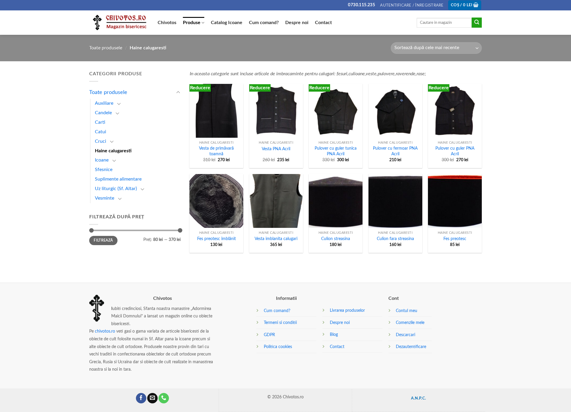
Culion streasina (335, 238)
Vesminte (104, 198)
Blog (334, 334)
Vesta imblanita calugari (276, 238)
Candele (103, 112)
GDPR (269, 335)
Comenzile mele (410, 322)
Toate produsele (105, 48)
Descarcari (405, 335)
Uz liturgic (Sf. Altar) (116, 188)
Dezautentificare (411, 346)
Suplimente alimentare (118, 179)
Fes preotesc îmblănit (216, 238)
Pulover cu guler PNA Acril (454, 151)
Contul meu (406, 310)
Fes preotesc (454, 238)
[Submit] (477, 23)
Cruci (100, 141)
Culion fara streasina (395, 238)
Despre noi (296, 22)
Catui (100, 131)
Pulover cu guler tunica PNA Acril (336, 151)
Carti (100, 122)
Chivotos (167, 22)
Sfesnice (103, 169)
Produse (191, 22)
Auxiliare (104, 103)
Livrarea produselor (347, 310)
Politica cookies (278, 346)
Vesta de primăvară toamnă (216, 151)
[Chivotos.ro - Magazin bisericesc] (119, 23)
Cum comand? (264, 22)
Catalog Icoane (226, 22)
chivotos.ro (105, 331)
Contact (323, 22)
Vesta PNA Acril (276, 149)
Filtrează (103, 240)
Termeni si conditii (280, 322)
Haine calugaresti (113, 150)
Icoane (102, 160)
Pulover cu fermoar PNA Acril (395, 151)
